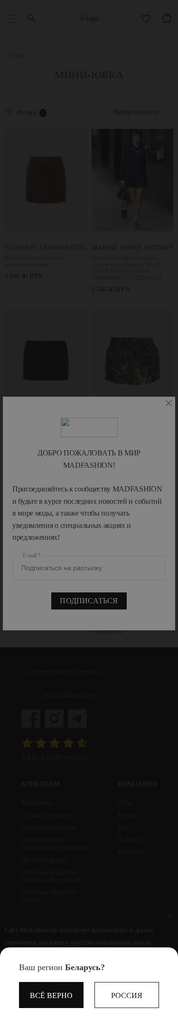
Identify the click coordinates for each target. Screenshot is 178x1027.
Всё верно (51, 995)
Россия (126, 995)
